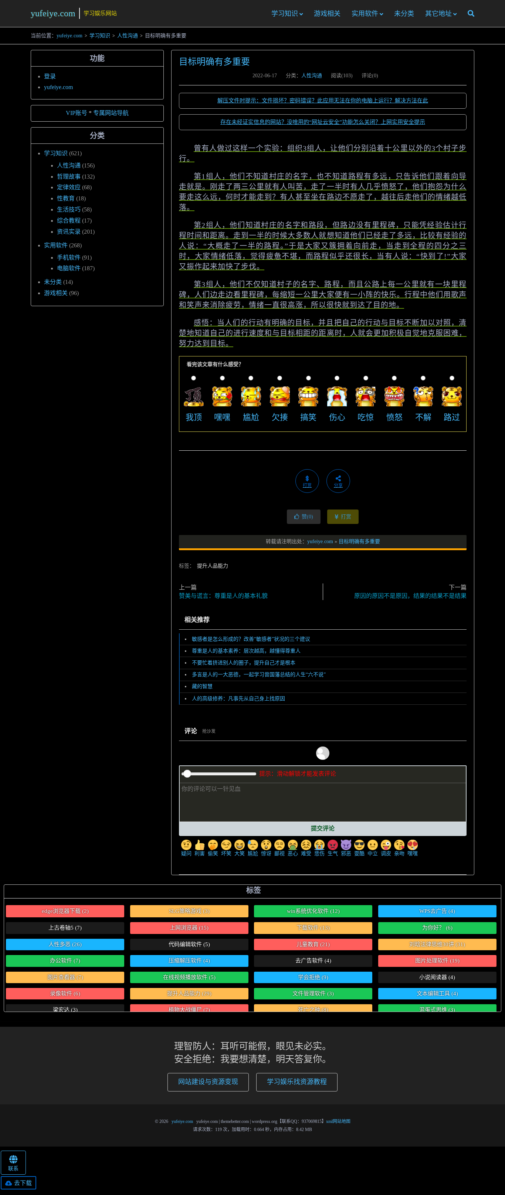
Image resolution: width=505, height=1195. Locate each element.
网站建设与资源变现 (208, 1082)
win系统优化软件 (313, 911)
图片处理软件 (437, 961)
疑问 (186, 853)
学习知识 (284, 13)
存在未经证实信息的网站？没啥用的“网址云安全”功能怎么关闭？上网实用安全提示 (322, 122)
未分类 (404, 13)
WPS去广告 (437, 911)
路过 (452, 417)
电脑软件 (69, 268)
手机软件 (69, 257)
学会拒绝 (313, 977)
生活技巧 (69, 209)
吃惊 (365, 417)
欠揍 (280, 417)
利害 (199, 853)
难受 (306, 853)
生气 (333, 853)
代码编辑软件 (189, 944)
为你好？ (437, 928)
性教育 (66, 198)
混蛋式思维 (437, 1010)
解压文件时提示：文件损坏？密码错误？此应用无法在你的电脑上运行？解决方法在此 (322, 101)
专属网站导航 (111, 113)
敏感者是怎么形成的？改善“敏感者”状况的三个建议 (251, 639)
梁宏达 (65, 1010)
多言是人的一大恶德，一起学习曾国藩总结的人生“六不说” (259, 674)
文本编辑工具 (437, 993)
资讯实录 (69, 231)
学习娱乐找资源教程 (297, 1082)
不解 (423, 417)
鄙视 (279, 853)
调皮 (386, 853)
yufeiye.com (53, 13)
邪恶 (346, 853)
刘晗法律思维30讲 (437, 944)
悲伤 (319, 853)
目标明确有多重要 (214, 62)
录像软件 (65, 993)
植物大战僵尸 (189, 1010)
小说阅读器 (437, 977)
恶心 (293, 853)
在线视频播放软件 (189, 977)
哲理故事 (69, 176)
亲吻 (399, 853)
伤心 (337, 417)
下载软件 (313, 928)
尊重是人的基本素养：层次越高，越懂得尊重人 (246, 651)
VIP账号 (76, 113)
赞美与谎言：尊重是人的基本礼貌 (223, 596)
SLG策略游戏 (189, 911)
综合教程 (69, 220)
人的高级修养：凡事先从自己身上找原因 (238, 698)
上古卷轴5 (65, 928)
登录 (50, 76)
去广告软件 (313, 961)
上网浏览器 (189, 928)
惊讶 (266, 853)
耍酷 (359, 853)
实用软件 (365, 13)
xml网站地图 (338, 1121)
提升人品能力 (212, 566)
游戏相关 (327, 13)
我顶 (194, 417)
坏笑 (226, 853)
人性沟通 (127, 35)
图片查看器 (65, 977)
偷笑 (213, 853)
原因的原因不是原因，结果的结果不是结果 (410, 596)
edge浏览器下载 (65, 911)
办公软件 (65, 961)
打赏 (345, 516)
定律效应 (69, 187)
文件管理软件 (313, 993)
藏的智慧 (202, 686)
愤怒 (394, 417)
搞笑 (308, 417)
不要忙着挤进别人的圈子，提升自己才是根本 (243, 663)
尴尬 (251, 417)
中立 (372, 853)
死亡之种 (313, 1010)
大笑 (239, 853)
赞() (307, 516)
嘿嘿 (222, 417)
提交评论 (323, 828)
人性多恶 (65, 944)
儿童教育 (313, 944)
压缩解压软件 (189, 961)
